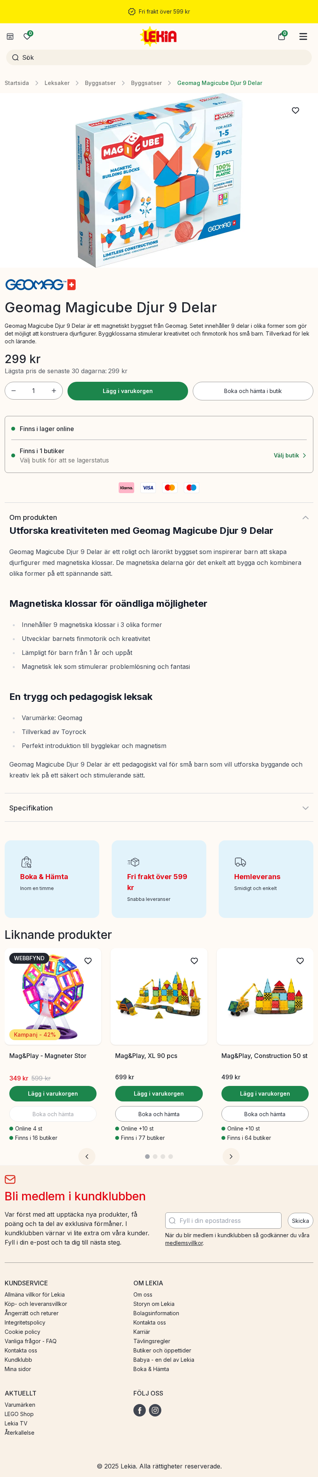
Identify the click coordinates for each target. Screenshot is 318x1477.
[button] (281, 36)
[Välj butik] (10, 36)
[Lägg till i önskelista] (295, 110)
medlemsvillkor (184, 1243)
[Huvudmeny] (303, 36)
